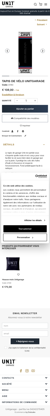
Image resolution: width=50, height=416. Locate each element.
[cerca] (35, 4)
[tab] (25, 144)
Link (27, 351)
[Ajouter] (17, 100)
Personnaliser (23, 237)
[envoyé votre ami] (12, 131)
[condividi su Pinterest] (23, 131)
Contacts (8, 378)
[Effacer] (35, 100)
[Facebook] (20, 371)
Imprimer (26, 125)
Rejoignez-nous (25, 341)
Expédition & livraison (13, 94)
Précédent (41, 20)
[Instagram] (26, 371)
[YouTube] (33, 371)
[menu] (45, 4)
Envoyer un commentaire (12, 136)
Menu (5, 390)
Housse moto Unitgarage (13, 279)
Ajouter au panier (25, 108)
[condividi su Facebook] (17, 131)
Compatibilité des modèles (26, 118)
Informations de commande (19, 402)
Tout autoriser (25, 229)
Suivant (41, 24)
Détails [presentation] (8, 144)
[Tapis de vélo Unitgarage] (25, 52)
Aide (4, 396)
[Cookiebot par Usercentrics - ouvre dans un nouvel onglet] (35, 176)
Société (7, 384)
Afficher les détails (33, 220)
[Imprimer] (18, 274)
